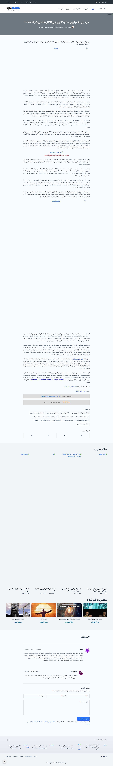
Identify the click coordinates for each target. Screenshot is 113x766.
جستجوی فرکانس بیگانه (50, 417)
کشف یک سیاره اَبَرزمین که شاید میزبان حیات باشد (66, 747)
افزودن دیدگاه (84, 702)
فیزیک (86, 9)
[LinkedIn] (48, 435)
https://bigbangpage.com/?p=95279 (51, 396)
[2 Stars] (67, 402)
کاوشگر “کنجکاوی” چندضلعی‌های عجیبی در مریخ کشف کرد (71, 590)
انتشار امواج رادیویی (52, 413)
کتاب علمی (77, 9)
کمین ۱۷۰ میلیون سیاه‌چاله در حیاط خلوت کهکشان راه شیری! (97, 590)
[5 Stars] (61, 402)
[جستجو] (105, 2)
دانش (100, 9)
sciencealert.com (80, 391)
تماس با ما (15, 2)
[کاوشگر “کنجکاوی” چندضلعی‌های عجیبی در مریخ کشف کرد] (69, 519)
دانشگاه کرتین (57, 420)
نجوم (93, 9)
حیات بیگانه (36, 417)
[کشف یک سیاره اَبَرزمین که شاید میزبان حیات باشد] (78, 747)
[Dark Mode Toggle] (4, 761)
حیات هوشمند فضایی (82, 420)
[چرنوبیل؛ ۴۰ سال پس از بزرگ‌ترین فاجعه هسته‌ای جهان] (104, 747)
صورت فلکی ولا (45, 420)
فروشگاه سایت (29, 2)
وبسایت (41, 696)
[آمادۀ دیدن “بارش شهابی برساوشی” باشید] (43, 519)
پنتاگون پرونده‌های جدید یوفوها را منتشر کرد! (14, 747)
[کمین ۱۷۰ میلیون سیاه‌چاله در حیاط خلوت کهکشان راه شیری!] (95, 519)
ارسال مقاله (9, 2)
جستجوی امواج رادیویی (37, 413)
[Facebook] (103, 2)
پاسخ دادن (26, 649)
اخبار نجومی (65, 413)
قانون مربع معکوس (83, 424)
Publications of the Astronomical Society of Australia (47, 380)
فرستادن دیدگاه (83, 719)
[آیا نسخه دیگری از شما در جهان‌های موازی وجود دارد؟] (52, 747)
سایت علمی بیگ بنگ (13, 10)
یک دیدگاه (43, 593)
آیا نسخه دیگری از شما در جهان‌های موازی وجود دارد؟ (39, 747)
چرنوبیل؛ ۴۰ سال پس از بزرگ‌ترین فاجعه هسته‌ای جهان (92, 747)
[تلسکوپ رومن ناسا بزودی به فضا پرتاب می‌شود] (17, 519)
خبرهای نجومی (50, 27)
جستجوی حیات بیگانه (82, 417)
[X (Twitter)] (99, 2)
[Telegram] (31, 435)
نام (87, 696)
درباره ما (21, 2)
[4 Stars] (63, 402)
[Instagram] (96, 2)
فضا (36, 420)
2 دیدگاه (41, 27)
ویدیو (68, 9)
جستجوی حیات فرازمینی (66, 417)
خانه (35, 2)
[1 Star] (69, 402)
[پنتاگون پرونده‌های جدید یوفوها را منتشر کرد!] (26, 747)
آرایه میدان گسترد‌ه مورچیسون (80, 413)
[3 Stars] (65, 402)
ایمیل (64, 696)
